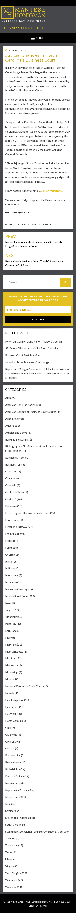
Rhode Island (13, 796)
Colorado (10, 485)
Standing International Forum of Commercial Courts (35, 831)
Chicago (10, 478)
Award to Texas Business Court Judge (27, 362)
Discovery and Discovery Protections (27, 513)
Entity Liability (14, 533)
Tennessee (11, 845)
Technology (12, 838)
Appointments (13, 418)
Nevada (9, 693)
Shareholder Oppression (19, 817)
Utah (8, 859)
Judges (22, 224)
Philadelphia (12, 769)
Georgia (10, 554)
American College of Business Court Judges (30, 411)
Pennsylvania (13, 762)
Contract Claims (14, 492)
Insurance (11, 582)
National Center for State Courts (24, 686)
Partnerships (13, 755)
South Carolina (14, 824)
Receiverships (13, 783)
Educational (12, 519)
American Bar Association (20, 404)
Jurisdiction (12, 616)
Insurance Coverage (17, 589)
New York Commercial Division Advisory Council (33, 341)
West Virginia (13, 873)
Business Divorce (15, 457)
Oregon (9, 748)
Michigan (10, 658)
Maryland (11, 644)
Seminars (10, 810)
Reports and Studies (17, 790)
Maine (9, 637)
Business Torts (14, 464)
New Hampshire (14, 700)
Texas (8, 852)
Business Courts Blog (24, 28)
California (11, 471)
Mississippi (11, 672)
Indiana (9, 568)
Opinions (10, 741)
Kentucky (10, 623)
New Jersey (12, 706)
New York (10, 713)
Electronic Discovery (17, 526)
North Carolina (38, 224)
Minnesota (11, 665)
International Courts (17, 596)
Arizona (9, 425)
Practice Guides (14, 776)
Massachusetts (14, 651)
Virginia (10, 866)
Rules (8, 803)
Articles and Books (16, 432)
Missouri (10, 679)
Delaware (11, 506)
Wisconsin (11, 880)
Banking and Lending (17, 439)
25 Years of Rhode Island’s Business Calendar (31, 348)
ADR (8, 398)
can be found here (52, 190)
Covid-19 (10, 499)
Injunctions (11, 575)
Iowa (8, 603)
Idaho (8, 561)
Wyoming (11, 886)
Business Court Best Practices (23, 355)
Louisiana (11, 630)
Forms (9, 547)
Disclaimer (41, 905)
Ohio (8, 727)
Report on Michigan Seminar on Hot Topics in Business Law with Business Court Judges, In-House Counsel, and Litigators (37, 373)
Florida (9, 540)
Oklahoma (11, 734)
